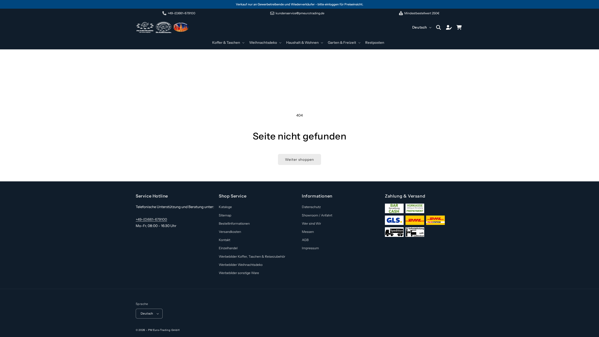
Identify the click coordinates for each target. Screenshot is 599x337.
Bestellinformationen (234, 223)
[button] (227, 42)
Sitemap (225, 215)
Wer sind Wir (311, 223)
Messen (308, 232)
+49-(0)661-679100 (151, 219)
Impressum (310, 248)
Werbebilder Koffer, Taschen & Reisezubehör (252, 256)
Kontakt (224, 240)
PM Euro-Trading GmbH (163, 330)
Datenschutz (311, 207)
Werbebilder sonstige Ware (239, 273)
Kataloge (225, 207)
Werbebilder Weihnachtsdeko (241, 265)
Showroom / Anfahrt (317, 215)
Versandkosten (230, 232)
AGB (305, 240)
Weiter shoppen (299, 159)
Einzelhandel (228, 248)
